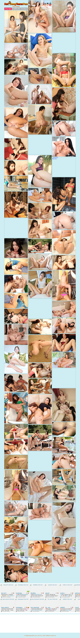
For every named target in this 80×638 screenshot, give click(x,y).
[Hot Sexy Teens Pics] (16, 3)
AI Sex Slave (8, 8)
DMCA (47, 635)
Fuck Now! (24, 8)
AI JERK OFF (16, 8)
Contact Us (53, 635)
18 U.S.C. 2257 (41, 635)
